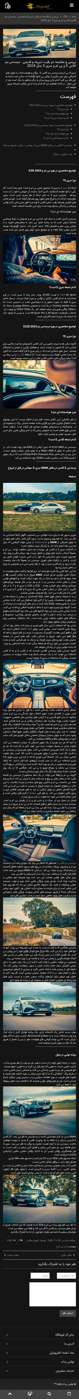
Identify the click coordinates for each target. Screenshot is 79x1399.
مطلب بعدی (13, 1255)
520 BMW (26, 629)
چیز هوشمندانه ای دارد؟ (57, 114)
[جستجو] (49, 1394)
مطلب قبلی (66, 1255)
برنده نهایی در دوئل (62, 154)
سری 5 (59, 1169)
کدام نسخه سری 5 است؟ (56, 118)
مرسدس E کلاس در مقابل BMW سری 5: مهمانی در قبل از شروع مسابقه (37, 145)
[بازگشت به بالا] (10, 1394)
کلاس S (20, 355)
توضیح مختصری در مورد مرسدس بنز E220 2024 (48, 125)
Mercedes (41, 542)
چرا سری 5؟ (63, 109)
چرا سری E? (63, 129)
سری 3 (64, 188)
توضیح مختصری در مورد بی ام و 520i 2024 (50, 105)
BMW (51, 973)
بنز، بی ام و (61, 1247)
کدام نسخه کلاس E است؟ (56, 138)
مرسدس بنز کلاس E (66, 863)
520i (62, 295)
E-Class (31, 793)
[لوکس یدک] (39, 6)
